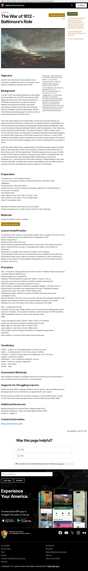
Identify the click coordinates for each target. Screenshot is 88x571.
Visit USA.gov (53, 566)
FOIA (2, 552)
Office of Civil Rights (53, 558)
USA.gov (49, 555)
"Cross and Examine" (76, 39)
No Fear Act (50, 545)
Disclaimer (49, 549)
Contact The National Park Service (13, 558)
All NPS (19, 480)
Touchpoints (60, 464)
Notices (3, 555)
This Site (7, 480)
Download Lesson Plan (57, 15)
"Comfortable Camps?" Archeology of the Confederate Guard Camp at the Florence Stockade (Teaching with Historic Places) (77, 23)
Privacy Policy (6, 549)
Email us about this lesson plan (11, 423)
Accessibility (5, 545)
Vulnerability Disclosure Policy (56, 552)
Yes (22, 449)
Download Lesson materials (10, 224)
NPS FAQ (4, 562)
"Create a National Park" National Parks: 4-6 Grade (77, 33)
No (22, 456)
